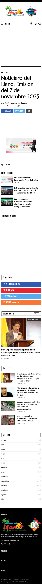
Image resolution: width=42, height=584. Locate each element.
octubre (4, 485)
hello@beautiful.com (11, 540)
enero (3, 472)
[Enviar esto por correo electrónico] (29, 111)
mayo (3, 454)
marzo (3, 463)
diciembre (4, 476)
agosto (3, 440)
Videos (8, 72)
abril (2, 458)
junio (3, 449)
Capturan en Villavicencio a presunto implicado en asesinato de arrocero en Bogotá (28, 391)
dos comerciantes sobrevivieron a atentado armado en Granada (27, 418)
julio (2, 445)
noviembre (5, 481)
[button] (8, 24)
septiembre (5, 490)
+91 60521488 (8, 544)
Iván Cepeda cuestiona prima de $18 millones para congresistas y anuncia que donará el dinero (20, 352)
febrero (4, 467)
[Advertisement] (21, 43)
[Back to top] (36, 578)
